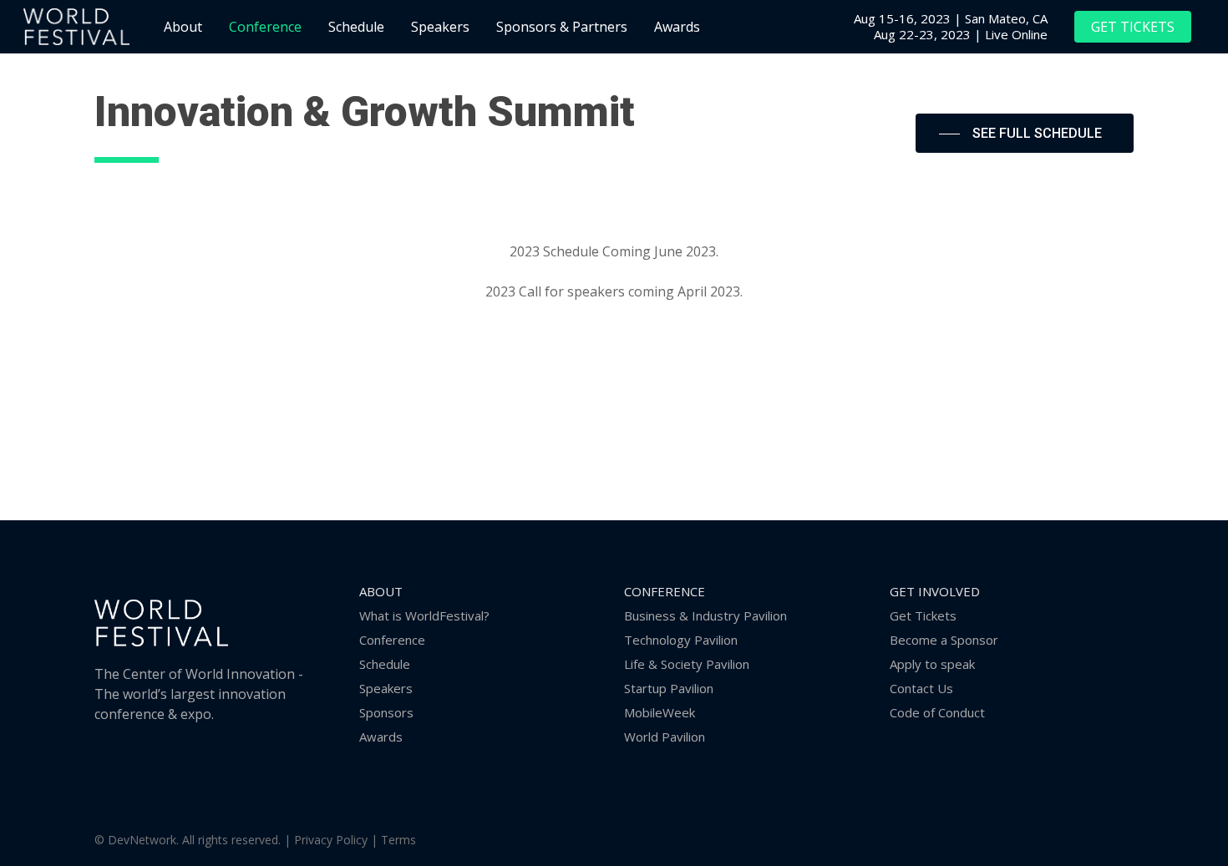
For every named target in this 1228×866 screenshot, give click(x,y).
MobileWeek (659, 712)
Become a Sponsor (944, 639)
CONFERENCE (664, 591)
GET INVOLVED (935, 591)
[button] (1024, 134)
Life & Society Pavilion (686, 664)
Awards (381, 736)
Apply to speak (932, 664)
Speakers (386, 688)
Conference (392, 639)
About (381, 591)
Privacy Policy (331, 840)
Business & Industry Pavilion (705, 615)
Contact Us (921, 688)
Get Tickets (923, 615)
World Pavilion (664, 736)
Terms (398, 840)
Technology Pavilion (681, 639)
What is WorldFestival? (424, 615)
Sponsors (386, 712)
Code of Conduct (937, 712)
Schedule (384, 664)
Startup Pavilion (668, 688)
